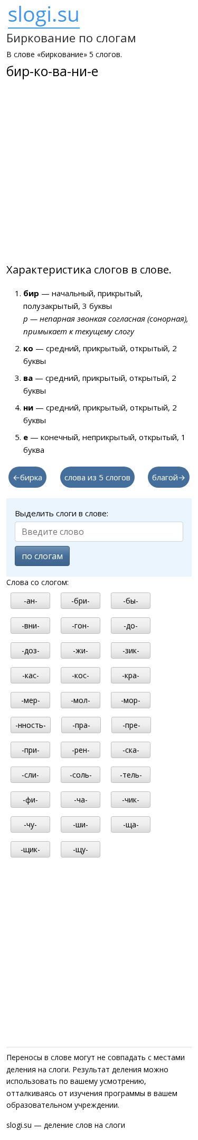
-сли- (30, 775)
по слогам (42, 556)
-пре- (131, 725)
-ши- (80, 824)
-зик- (130, 650)
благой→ (168, 477)
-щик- (30, 849)
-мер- (30, 700)
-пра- (81, 725)
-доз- (31, 650)
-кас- (30, 675)
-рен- (81, 750)
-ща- (131, 824)
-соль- (81, 775)
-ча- (81, 800)
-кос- (80, 675)
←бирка (27, 477)
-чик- (130, 800)
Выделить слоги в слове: (61, 513)
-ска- (130, 750)
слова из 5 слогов (97, 477)
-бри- (80, 601)
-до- (131, 626)
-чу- (30, 824)
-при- (31, 750)
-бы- (130, 601)
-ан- (30, 601)
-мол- (80, 700)
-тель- (131, 775)
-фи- (30, 800)
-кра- (130, 675)
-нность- (30, 725)
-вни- (31, 626)
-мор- (130, 700)
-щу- (80, 849)
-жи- (80, 650)
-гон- (80, 626)
